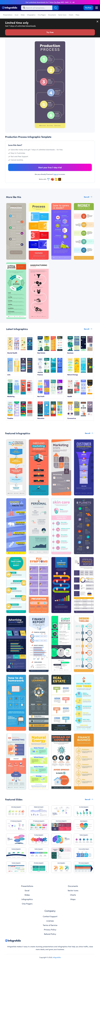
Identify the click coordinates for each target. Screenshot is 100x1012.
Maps (77, 15)
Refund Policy (50, 934)
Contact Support (50, 916)
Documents (52, 15)
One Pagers (42, 15)
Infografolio (57, 957)
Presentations (7, 15)
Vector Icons (62, 15)
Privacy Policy (50, 929)
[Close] (98, 21)
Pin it (15, 44)
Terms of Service (50, 925)
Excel (16, 15)
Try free (50, 32)
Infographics (31, 15)
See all (86, 197)
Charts (71, 15)
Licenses (50, 920)
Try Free (88, 7)
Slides (23, 15)
